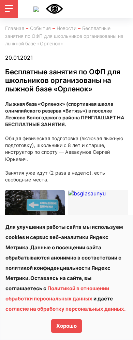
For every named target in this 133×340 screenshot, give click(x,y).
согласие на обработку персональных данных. (65, 309)
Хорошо (66, 326)
